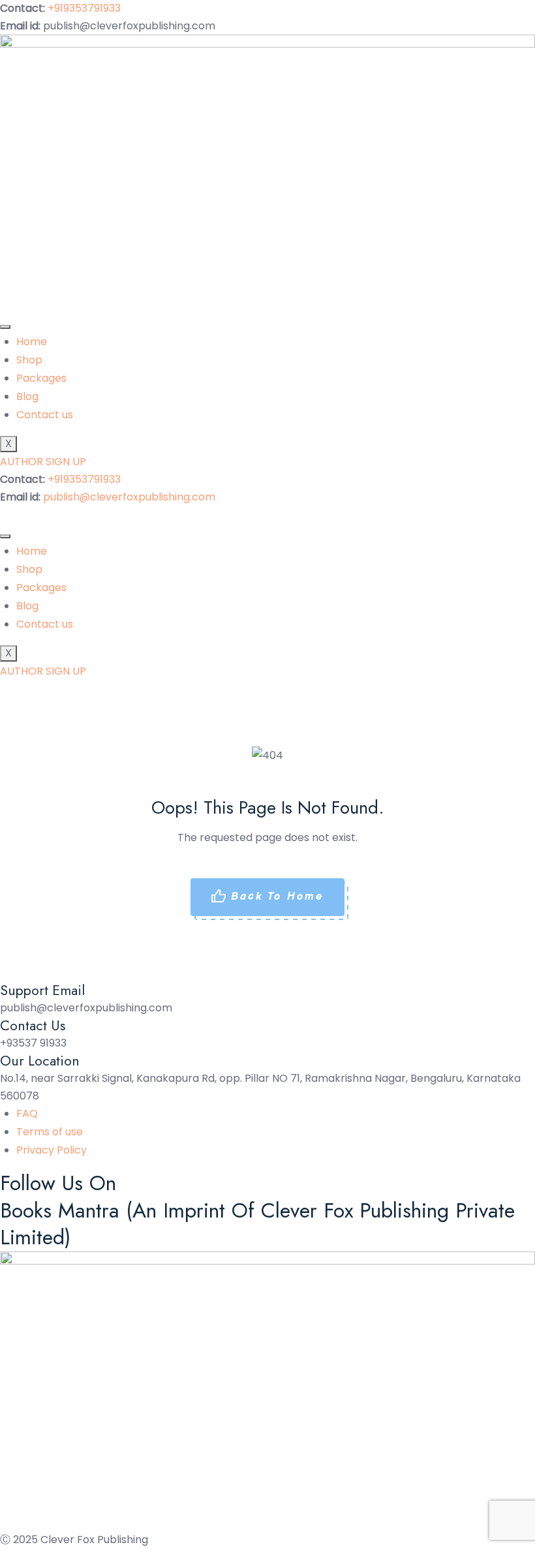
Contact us (44, 414)
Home (31, 341)
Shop (29, 359)
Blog (27, 396)
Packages (41, 378)
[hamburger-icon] (5, 327)
